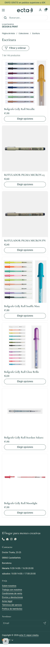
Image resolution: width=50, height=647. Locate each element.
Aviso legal (7, 601)
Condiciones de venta (12, 593)
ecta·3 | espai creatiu (29, 635)
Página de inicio (8, 33)
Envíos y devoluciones (12, 597)
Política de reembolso (12, 609)
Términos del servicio (12, 605)
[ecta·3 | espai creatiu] (25, 10)
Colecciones (24, 33)
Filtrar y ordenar (17, 48)
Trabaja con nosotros (12, 589)
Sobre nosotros (9, 586)
